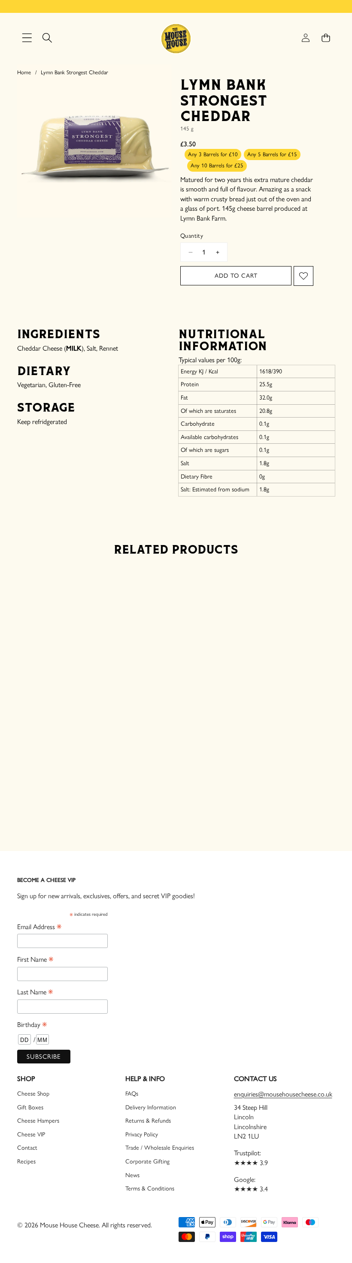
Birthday (32, 1025)
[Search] (47, 38)
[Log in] (305, 38)
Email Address (39, 927)
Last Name (35, 992)
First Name (35, 960)
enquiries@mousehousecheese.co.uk (283, 1094)
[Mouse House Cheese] (176, 38)
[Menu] (26, 38)
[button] (325, 38)
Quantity (191, 235)
